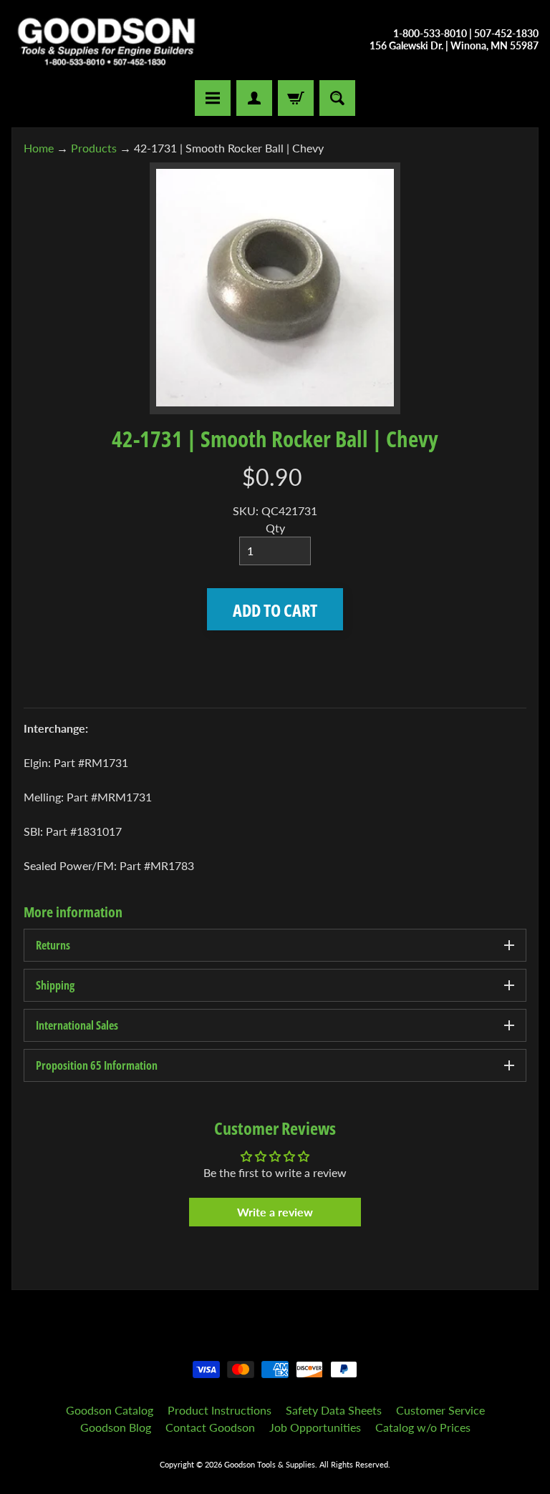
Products (94, 148)
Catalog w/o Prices (423, 1427)
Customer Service (440, 1410)
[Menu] (213, 98)
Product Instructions (219, 1410)
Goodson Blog (115, 1427)
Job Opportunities (315, 1427)
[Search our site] (337, 98)
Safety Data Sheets (334, 1410)
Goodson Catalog (109, 1410)
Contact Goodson (210, 1427)
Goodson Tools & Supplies (269, 1464)
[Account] (254, 98)
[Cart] (296, 98)
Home (39, 148)
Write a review (275, 1212)
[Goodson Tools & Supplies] (106, 40)
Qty (275, 527)
